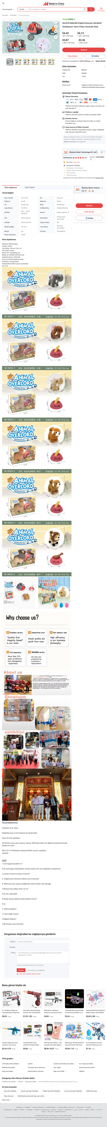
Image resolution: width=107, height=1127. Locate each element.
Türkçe (43, 1111)
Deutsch (60, 1109)
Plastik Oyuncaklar (24, 15)
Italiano (54, 1109)
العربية (75, 1109)
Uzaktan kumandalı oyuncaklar (64, 1064)
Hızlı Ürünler (80, 1107)
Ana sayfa (5, 15)
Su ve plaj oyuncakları (86, 1064)
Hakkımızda (19, 1107)
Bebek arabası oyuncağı (35, 1071)
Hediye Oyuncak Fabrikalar (51, 1091)
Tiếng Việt (50, 1111)
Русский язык (45, 1109)
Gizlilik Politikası (50, 1107)
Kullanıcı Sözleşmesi (38, 1107)
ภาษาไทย (98, 1109)
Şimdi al (84, 50)
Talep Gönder (73, 56)
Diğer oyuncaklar (59, 1071)
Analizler (88, 1107)
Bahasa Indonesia (60, 1111)
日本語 (87, 1109)
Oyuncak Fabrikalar (10, 1091)
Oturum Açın (99, 178)
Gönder (21, 970)
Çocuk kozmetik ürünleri (87, 1067)
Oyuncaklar (13, 15)
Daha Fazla (6, 1100)
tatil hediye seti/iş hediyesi (10, 1064)
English (15, 1109)
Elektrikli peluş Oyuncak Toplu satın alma (31, 1096)
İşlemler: (97, 158)
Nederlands (68, 1109)
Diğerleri (81, 1071)
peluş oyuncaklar (7, 1071)
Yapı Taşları (57, 1067)
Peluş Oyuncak (8, 1096)
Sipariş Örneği (100, 61)
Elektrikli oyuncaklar (8, 1067)
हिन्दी (92, 1109)
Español (22, 1109)
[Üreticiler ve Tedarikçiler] (53, 4)
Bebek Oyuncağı (91, 1091)
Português (29, 1109)
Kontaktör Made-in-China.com (66, 1107)
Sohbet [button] (96, 56)
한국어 (81, 1109)
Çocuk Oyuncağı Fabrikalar (29, 1091)
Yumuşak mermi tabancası (36, 1067)
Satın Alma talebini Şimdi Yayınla (28, 974)
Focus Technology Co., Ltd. (52, 1115)
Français (36, 1109)
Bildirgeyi (27, 1107)
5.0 (83, 191)
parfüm (30, 1064)
